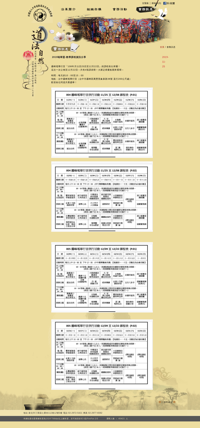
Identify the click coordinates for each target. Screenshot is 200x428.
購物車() (156, 3)
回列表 (167, 402)
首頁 (162, 47)
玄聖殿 (145, 3)
